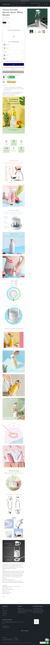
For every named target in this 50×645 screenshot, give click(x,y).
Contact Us (4, 615)
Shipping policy (30, 642)
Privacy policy (20, 642)
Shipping (3, 19)
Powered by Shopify (10, 642)
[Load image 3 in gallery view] (39, 31)
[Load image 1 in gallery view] (31, 31)
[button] (17, 3)
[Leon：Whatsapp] (11, 78)
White (4, 22)
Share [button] (4, 596)
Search (3, 608)
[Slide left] (28, 32)
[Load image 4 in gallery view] (43, 31)
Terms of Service (5, 610)
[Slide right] (46, 32)
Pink (8, 22)
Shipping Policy (4, 613)
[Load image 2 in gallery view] (35, 31)
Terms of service (25, 642)
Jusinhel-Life (6, 642)
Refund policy (4, 612)
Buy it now (13, 72)
